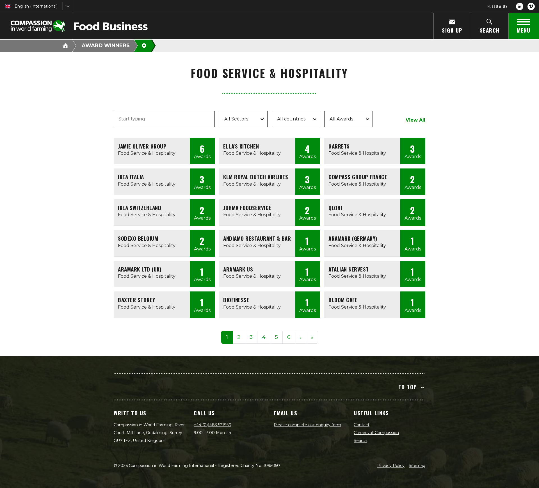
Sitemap (417, 465)
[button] (300, 337)
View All (415, 120)
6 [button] (289, 337)
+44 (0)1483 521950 (212, 424)
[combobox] (15, 6)
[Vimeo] (531, 6)
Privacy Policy (391, 465)
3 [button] (251, 337)
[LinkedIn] (519, 6)
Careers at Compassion (376, 432)
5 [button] (276, 337)
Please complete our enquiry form (307, 424)
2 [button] (238, 337)
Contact (361, 424)
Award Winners (106, 45)
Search (360, 440)
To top (407, 387)
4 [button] (264, 337)
